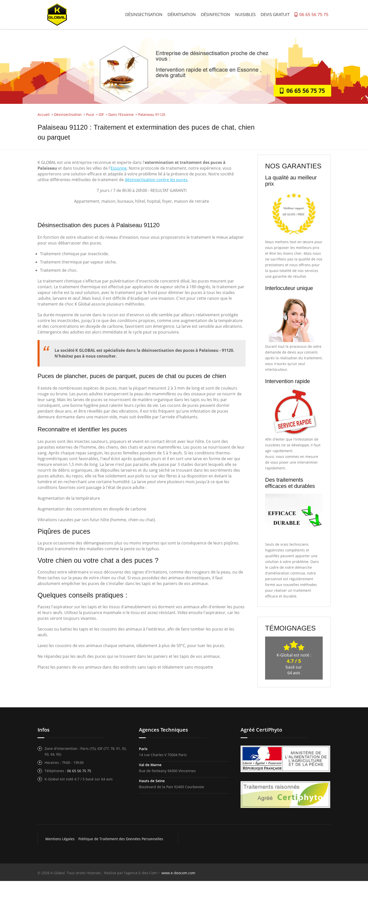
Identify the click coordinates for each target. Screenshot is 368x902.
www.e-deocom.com (178, 872)
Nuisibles (245, 14)
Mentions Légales (60, 838)
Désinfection (215, 14)
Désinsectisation (143, 14)
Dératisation (181, 14)
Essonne (119, 168)
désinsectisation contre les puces (156, 179)
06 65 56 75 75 (312, 14)
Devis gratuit (275, 14)
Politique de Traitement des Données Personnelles (120, 838)
